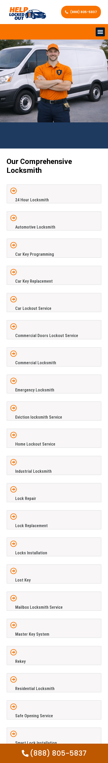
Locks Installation (31, 552)
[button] (100, 32)
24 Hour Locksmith (32, 199)
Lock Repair (25, 498)
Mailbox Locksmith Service (39, 607)
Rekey (20, 661)
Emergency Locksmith (34, 390)
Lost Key (23, 580)
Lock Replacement (31, 525)
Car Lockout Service (33, 308)
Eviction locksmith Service (38, 417)
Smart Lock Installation (36, 743)
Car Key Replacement (34, 281)
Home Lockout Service (35, 444)
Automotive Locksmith (35, 227)
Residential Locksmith (35, 688)
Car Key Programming (34, 254)
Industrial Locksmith (33, 471)
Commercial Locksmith (35, 362)
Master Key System (32, 634)
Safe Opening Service (34, 715)
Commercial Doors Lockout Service (46, 335)
